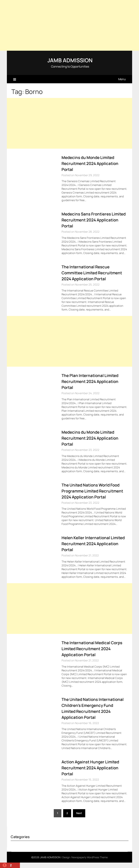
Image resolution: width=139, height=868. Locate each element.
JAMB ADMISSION (69, 60)
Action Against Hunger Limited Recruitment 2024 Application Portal (90, 768)
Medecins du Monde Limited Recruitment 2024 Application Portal (90, 163)
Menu (122, 79)
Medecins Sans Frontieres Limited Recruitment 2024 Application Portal (94, 220)
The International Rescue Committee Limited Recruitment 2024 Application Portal (92, 273)
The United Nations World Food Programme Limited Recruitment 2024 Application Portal (92, 491)
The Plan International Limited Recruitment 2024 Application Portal (90, 381)
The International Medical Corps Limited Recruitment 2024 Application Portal (92, 648)
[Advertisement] (69, 25)
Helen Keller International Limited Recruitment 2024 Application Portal (93, 543)
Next (79, 813)
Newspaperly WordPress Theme (89, 857)
